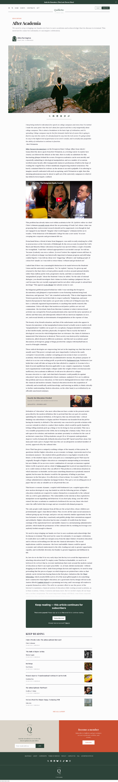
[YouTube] (67, 761)
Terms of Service (54, 756)
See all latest (59, 711)
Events (22, 8)
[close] (116, 2)
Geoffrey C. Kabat (31, 691)
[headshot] (14, 38)
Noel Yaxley (29, 667)
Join (39, 746)
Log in (98, 8)
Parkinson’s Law (73, 360)
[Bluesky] (57, 761)
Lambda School (43, 582)
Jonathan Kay (30, 679)
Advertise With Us (87, 756)
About (35, 756)
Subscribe (105, 8)
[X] (48, 761)
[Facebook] (51, 761)
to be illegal (48, 285)
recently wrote (44, 225)
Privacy (63, 756)
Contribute (31, 8)
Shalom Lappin (30, 655)
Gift (38, 8)
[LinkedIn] (54, 761)
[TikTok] (64, 761)
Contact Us (71, 756)
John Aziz (28, 703)
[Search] (12, 8)
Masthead (28, 756)
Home (16, 8)
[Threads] (61, 761)
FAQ (78, 756)
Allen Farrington (24, 38)
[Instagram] (70, 761)
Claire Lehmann (30, 643)
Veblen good (61, 466)
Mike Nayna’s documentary (36, 149)
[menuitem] (16, 8)
